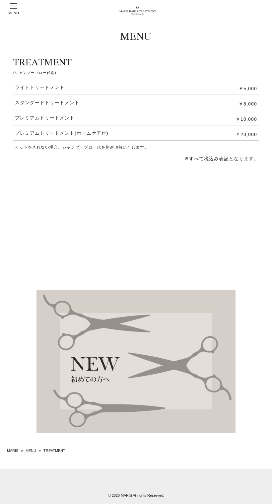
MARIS (12, 451)
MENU (31, 451)
